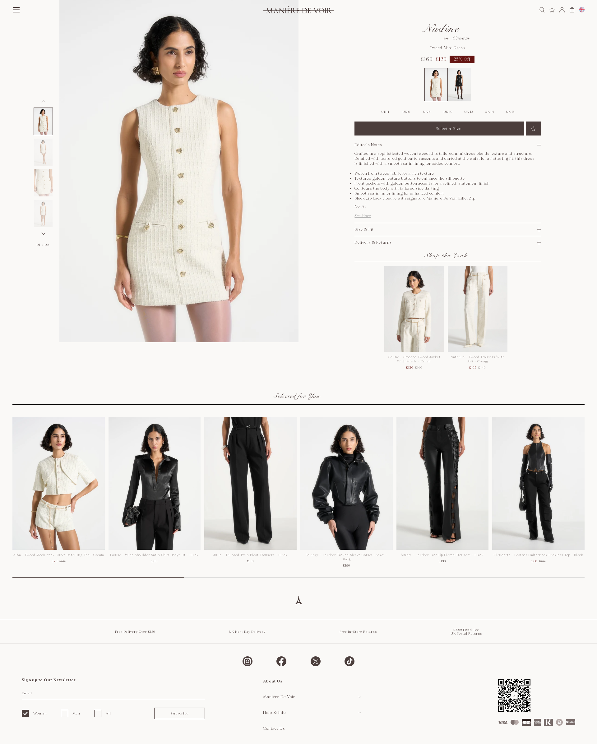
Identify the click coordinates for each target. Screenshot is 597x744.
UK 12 (468, 112)
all (108, 713)
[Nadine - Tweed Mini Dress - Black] (459, 84)
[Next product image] (43, 233)
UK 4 (385, 112)
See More (362, 216)
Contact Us (274, 728)
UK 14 (489, 112)
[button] (43, 121)
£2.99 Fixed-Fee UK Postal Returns (466, 632)
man (76, 713)
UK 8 (427, 112)
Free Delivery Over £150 (135, 632)
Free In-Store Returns (358, 632)
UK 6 (406, 112)
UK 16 (510, 112)
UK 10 (447, 112)
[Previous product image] (43, 101)
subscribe (179, 713)
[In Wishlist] (533, 128)
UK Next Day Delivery (247, 632)
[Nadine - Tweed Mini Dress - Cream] (436, 84)
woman (40, 713)
